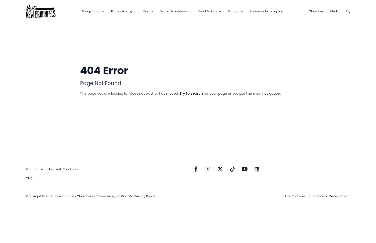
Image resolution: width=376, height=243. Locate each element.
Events (148, 11)
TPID (29, 178)
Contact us (34, 169)
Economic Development (331, 196)
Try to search (191, 93)
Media (334, 11)
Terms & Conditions (64, 169)
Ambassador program (266, 11)
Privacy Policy (145, 196)
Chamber (316, 11)
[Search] (348, 11)
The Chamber (295, 196)
